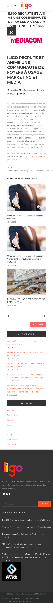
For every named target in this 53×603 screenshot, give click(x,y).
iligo (9, 430)
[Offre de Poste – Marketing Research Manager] (26, 197)
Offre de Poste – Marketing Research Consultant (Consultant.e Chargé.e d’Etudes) (25, 259)
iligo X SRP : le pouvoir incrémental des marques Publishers (22, 342)
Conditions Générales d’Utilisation (17, 601)
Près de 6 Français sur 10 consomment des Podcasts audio (25, 353)
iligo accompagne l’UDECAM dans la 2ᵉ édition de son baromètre (25, 365)
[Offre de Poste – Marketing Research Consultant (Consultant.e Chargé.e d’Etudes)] (26, 238)
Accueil (5, 598)
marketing (24, 171)
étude (10, 171)
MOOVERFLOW (40, 594)
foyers (16, 171)
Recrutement (12, 440)
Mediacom (40, 171)
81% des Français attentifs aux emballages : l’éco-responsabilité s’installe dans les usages (25, 376)
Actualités (14, 90)
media (31, 171)
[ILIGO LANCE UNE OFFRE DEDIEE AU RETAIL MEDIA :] (26, 282)
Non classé (11, 435)
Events (10, 425)
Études (10, 420)
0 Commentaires (29, 90)
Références (11, 445)
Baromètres (12, 415)
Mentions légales (32, 598)
